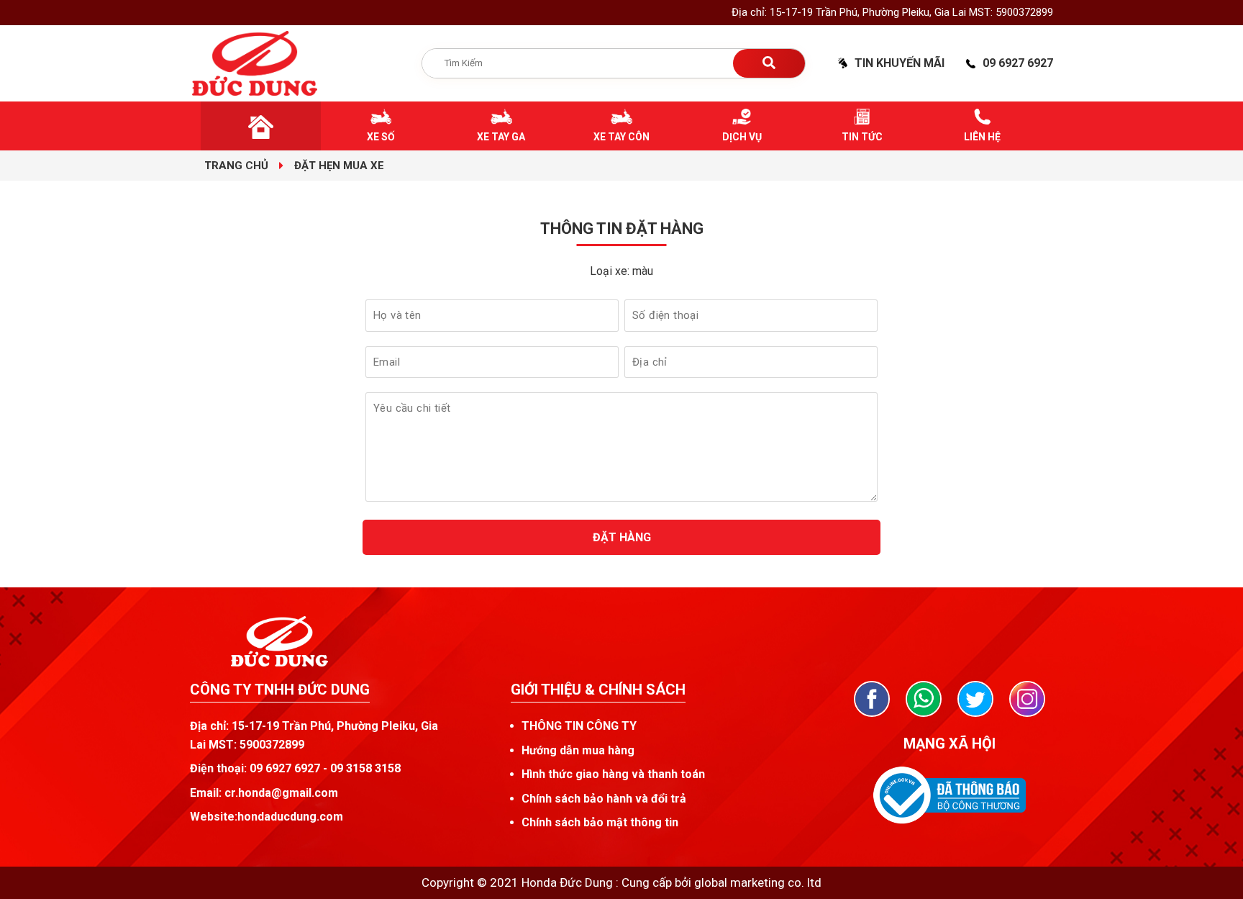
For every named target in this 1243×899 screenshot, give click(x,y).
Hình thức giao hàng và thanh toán (613, 774)
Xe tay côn (621, 137)
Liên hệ (982, 137)
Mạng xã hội (949, 743)
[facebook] (872, 699)
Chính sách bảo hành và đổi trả (604, 798)
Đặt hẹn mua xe (339, 165)
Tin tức (862, 137)
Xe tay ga (501, 137)
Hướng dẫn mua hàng (578, 750)
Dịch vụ (742, 137)
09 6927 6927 (1018, 63)
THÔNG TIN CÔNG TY (579, 726)
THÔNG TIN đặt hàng (622, 229)
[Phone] (924, 699)
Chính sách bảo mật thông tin (600, 822)
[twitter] (975, 699)
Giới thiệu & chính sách (598, 689)
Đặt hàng (622, 537)
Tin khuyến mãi (899, 63)
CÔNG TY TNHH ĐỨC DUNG (280, 689)
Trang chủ (236, 165)
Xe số (381, 137)
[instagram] (1027, 699)
